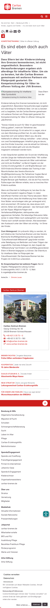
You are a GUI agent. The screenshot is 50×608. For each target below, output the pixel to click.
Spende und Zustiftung (11, 456)
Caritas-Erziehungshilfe (11, 442)
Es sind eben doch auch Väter (34, 26)
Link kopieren (3, 31)
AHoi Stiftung (6, 562)
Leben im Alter (7, 434)
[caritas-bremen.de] (25, 7)
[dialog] (25, 595)
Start (12, 23)
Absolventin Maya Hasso (12, 376)
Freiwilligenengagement (11, 460)
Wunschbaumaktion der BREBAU (16, 394)
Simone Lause (16, 277)
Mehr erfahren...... (23, 605)
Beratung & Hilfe (22, 23)
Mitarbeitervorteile (9, 532)
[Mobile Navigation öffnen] (46, 16)
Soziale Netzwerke (9, 515)
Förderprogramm (8, 548)
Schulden (5, 423)
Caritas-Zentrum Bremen (13, 290)
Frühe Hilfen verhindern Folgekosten (17, 358)
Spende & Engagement (11, 472)
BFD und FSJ (6, 536)
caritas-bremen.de (9, 483)
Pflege (4, 438)
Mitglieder (5, 501)
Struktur (4, 493)
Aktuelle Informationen (10, 511)
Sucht (3, 430)
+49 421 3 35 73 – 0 (14, 335)
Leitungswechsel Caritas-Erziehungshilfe (19, 385)
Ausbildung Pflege (9, 540)
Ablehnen (36, 604)
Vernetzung (6, 497)
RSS (19, 31)
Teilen (3, 36)
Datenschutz (8, 578)
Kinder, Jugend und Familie (11, 26)
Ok (45, 604)
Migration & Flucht (9, 419)
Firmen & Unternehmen (11, 464)
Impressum (8, 582)
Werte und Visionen (9, 552)
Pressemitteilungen (9, 519)
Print (11, 31)
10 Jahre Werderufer (10, 367)
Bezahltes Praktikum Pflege (13, 544)
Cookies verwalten (11, 574)
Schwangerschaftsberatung (13, 426)
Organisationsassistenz (11, 479)
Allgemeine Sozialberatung (12, 415)
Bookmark (7, 31)
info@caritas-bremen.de (16, 341)
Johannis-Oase (7, 468)
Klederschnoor (7, 475)
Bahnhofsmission (8, 446)
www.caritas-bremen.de (16, 344)
